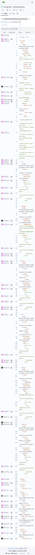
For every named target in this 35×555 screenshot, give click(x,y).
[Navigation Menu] (32, 2)
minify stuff (7, 99)
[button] (7, 10)
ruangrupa (7, 7)
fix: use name (7, 533)
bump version (8, 96)
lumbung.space (19, 7)
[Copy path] (19, 22)
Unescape (27, 32)
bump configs (8, 507)
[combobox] (11, 25)
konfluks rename (8, 193)
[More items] (32, 14)
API (29, 553)
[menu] (7, 553)
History (20, 32)
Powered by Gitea (13, 548)
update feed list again (10, 496)
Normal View (12, 32)
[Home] (3, 2)
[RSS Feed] (3, 10)
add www (6, 121)
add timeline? (7, 424)
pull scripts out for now (10, 35)
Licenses (22, 553)
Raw (4, 32)
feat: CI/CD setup (9, 77)
